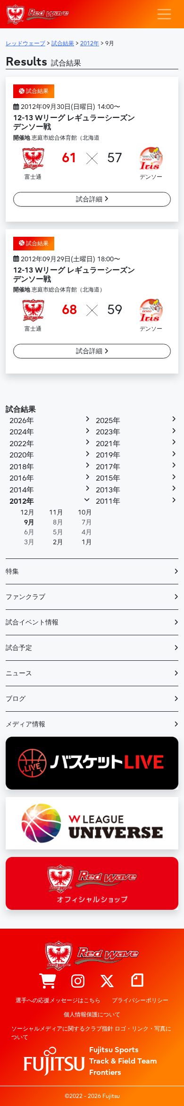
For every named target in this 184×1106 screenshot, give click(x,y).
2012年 (21, 501)
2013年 (108, 490)
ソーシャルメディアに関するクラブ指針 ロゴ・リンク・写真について (91, 1032)
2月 (58, 542)
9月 (29, 522)
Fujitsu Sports (114, 1050)
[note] (137, 982)
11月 (56, 512)
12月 (27, 512)
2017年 (108, 467)
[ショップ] (48, 982)
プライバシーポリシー (140, 1000)
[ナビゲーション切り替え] (164, 14)
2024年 (21, 432)
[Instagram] (78, 982)
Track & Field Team (123, 1061)
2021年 (108, 444)
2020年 (21, 455)
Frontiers (105, 1072)
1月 (87, 542)
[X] (107, 982)
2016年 (21, 478)
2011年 (108, 501)
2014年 (21, 490)
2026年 (21, 420)
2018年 (21, 467)
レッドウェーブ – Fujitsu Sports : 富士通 (37, 14)
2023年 (108, 432)
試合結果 (37, 91)
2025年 (108, 420)
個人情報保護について (92, 1014)
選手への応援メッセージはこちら (58, 1000)
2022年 (21, 444)
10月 (85, 512)
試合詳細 (90, 199)
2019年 (108, 455)
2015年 (108, 478)
